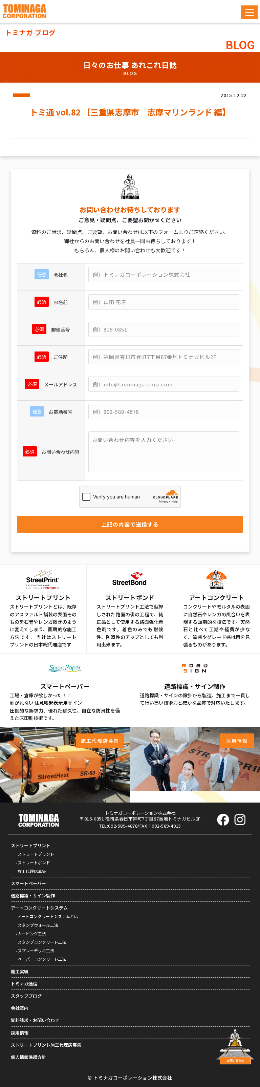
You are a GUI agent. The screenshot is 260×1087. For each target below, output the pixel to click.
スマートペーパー (28, 883)
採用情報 (19, 1032)
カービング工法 (32, 933)
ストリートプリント (30, 845)
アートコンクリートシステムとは (48, 916)
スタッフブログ (26, 996)
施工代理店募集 (32, 871)
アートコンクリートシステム (39, 907)
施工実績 (19, 971)
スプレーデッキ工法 (36, 950)
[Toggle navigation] (249, 12)
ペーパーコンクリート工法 (42, 959)
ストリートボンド (34, 862)
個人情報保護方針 (28, 1057)
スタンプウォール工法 (38, 925)
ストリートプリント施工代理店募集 (46, 1045)
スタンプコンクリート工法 (42, 942)
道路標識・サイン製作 (33, 895)
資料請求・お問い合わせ (35, 1020)
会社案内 (19, 1008)
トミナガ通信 (24, 983)
